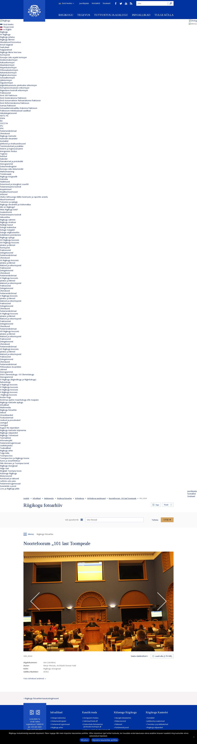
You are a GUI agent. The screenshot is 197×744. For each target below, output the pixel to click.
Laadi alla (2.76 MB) (163, 656)
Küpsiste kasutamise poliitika (104, 740)
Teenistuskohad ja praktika (11, 146)
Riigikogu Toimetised (9, 435)
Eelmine (35, 601)
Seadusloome (6, 212)
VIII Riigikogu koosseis (9, 331)
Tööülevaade (5, 174)
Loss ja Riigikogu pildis (9, 488)
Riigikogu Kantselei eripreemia (13, 430)
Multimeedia (5, 407)
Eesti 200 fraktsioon (8, 95)
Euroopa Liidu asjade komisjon (13, 57)
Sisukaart (107, 3)
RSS (131, 3)
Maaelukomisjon (7, 65)
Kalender (4, 159)
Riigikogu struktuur (8, 222)
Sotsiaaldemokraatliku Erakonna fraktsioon (18, 108)
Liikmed (3, 369)
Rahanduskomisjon (8, 72)
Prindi (166, 505)
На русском (8, 27)
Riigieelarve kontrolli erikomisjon (14, 90)
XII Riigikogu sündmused (96, 498)
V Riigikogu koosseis (9, 384)
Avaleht (26, 498)
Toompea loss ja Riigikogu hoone (14, 458)
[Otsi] (171, 3)
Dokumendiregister (8, 166)
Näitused (118, 724)
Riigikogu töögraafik (8, 176)
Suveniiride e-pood (8, 486)
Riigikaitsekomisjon (8, 75)
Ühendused (5, 133)
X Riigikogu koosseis (9, 296)
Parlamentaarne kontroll (10, 186)
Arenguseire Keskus (8, 151)
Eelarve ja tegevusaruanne (11, 148)
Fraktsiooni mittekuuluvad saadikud (15, 110)
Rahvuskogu (5, 382)
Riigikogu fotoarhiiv (8, 410)
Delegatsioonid (6, 252)
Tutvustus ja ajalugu (111, 15)
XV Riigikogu (5, 34)
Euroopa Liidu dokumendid (11, 169)
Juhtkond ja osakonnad (156, 721)
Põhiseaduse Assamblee (10, 367)
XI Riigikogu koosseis (9, 278)
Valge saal (4, 468)
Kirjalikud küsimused (9, 192)
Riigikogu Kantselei (8, 136)
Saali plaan (4, 47)
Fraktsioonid (5, 93)
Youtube (126, 3)
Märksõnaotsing (7, 171)
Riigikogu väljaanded (9, 433)
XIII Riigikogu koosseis (9, 242)
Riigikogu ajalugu (7, 237)
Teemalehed (5, 438)
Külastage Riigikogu (8, 473)
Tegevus (83, 15)
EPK (1, 128)
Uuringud (4, 422)
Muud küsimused (7, 199)
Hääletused (5, 181)
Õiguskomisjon (6, 82)
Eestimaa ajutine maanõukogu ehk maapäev (19, 400)
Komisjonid (5, 55)
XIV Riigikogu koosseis (9, 240)
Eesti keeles (67, 3)
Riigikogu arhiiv (6, 450)
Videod (3, 412)
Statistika (4, 179)
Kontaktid (96, 3)
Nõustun (84, 740)
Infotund (3, 194)
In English (7, 29)
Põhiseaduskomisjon (9, 70)
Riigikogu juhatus (7, 37)
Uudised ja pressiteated (10, 420)
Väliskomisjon (6, 80)
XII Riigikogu (79, 498)
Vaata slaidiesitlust (139, 656)
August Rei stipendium (9, 427)
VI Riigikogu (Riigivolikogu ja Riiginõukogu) (18, 379)
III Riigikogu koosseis (9, 389)
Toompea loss (6, 455)
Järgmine (162, 601)
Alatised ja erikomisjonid (10, 265)
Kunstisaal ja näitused (9, 478)
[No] (193, 737)
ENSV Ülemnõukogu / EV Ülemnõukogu (17, 374)
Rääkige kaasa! (6, 225)
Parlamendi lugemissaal (10, 443)
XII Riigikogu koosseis (9, 260)
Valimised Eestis (89, 721)
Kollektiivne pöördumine (10, 235)
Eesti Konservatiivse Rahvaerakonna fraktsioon (20, 100)
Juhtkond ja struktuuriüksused (13, 143)
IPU (1, 126)
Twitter (121, 3)
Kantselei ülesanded (8, 138)
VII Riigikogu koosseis (9, 349)
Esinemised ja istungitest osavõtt (14, 184)
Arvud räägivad (6, 44)
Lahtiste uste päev (8, 481)
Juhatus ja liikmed (7, 245)
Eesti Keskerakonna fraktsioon (13, 98)
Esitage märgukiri (7, 230)
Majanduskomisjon (8, 67)
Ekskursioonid (6, 476)
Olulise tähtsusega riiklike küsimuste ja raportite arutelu (24, 197)
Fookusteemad (6, 417)
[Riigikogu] (34, 11)
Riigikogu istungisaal (8, 466)
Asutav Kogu (5, 397)
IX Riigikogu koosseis (9, 313)
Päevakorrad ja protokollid (11, 161)
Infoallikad (141, 15)
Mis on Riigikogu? (7, 207)
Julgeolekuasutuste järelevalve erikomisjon (18, 85)
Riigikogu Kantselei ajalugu (11, 402)
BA (1, 121)
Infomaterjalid (6, 440)
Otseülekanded (6, 415)
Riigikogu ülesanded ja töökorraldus (15, 204)
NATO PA (4, 115)
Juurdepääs (84, 3)
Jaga (157, 505)
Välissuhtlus (5, 217)
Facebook (116, 3)
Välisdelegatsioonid (8, 113)
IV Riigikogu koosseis (9, 387)
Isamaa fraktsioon (8, 105)
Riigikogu (66, 15)
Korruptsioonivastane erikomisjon (14, 88)
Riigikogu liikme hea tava (10, 52)
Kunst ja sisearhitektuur (10, 460)
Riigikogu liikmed (7, 39)
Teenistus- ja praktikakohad (157, 724)
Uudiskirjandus (6, 445)
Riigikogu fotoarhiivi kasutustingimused (42, 698)
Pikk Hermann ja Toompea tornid (14, 463)
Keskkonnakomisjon (9, 60)
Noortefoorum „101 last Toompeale (122, 498)
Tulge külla (164, 15)
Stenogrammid (6, 164)
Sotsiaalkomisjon (7, 77)
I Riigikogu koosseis (8, 394)
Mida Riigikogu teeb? (9, 209)
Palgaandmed (6, 49)
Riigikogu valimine (7, 219)
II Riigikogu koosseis (9, 392)
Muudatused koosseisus (10, 42)
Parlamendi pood (122, 727)
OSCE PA (4, 123)
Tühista (155, 520)
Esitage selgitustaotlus (9, 232)
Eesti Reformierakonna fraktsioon (14, 103)
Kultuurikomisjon (7, 62)
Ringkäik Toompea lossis (11, 471)
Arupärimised (5, 189)
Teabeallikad (5, 448)
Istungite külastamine (123, 718)
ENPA (2, 118)
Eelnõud (3, 156)
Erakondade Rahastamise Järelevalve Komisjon (93, 725)
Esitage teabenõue (8, 227)
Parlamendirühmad (8, 131)
